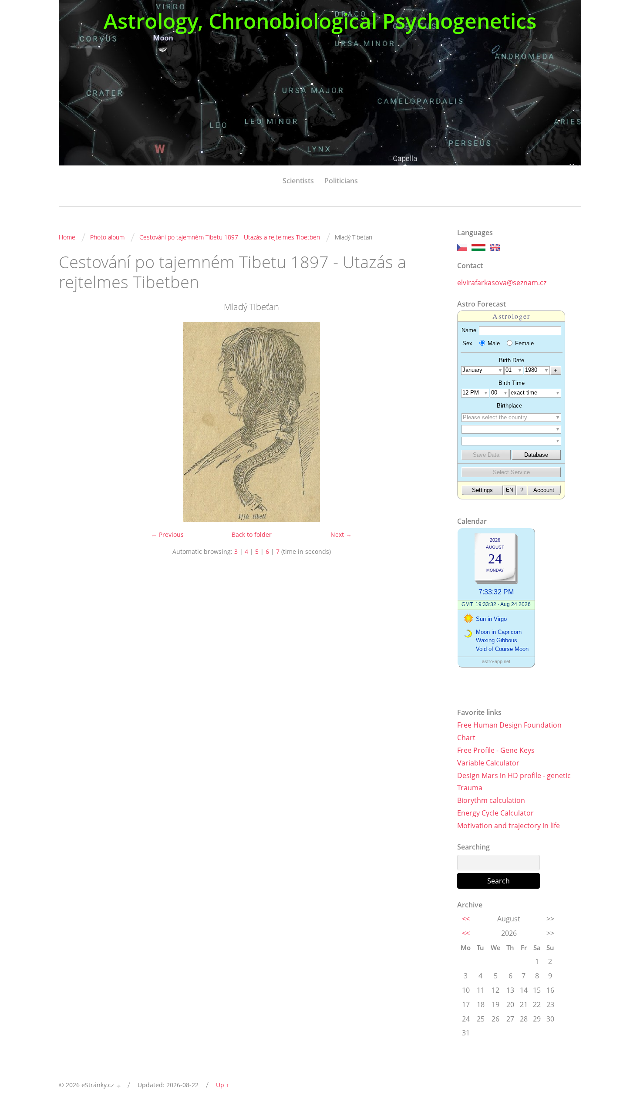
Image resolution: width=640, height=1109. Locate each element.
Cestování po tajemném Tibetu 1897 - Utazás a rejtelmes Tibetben (229, 237)
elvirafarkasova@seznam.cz (501, 282)
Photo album (107, 237)
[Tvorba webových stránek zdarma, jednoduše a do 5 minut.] (119, 1085)
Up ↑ (222, 1085)
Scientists (298, 180)
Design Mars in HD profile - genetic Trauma (514, 782)
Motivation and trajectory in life (508, 825)
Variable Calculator (488, 763)
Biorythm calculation (491, 800)
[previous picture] (73, 422)
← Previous (167, 534)
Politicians (341, 180)
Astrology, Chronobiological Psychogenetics (320, 21)
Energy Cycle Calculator (495, 813)
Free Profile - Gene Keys (496, 750)
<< (466, 919)
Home (67, 237)
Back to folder (252, 534)
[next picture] (430, 422)
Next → (341, 534)
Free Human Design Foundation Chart (509, 731)
